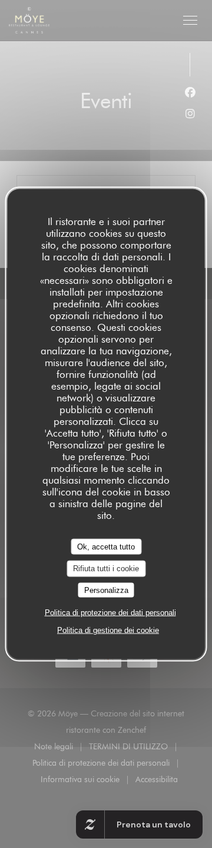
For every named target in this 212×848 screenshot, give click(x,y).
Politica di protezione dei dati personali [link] (110, 612)
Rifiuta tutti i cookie (106, 568)
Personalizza (106, 589)
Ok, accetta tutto (106, 546)
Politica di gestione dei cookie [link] (108, 630)
